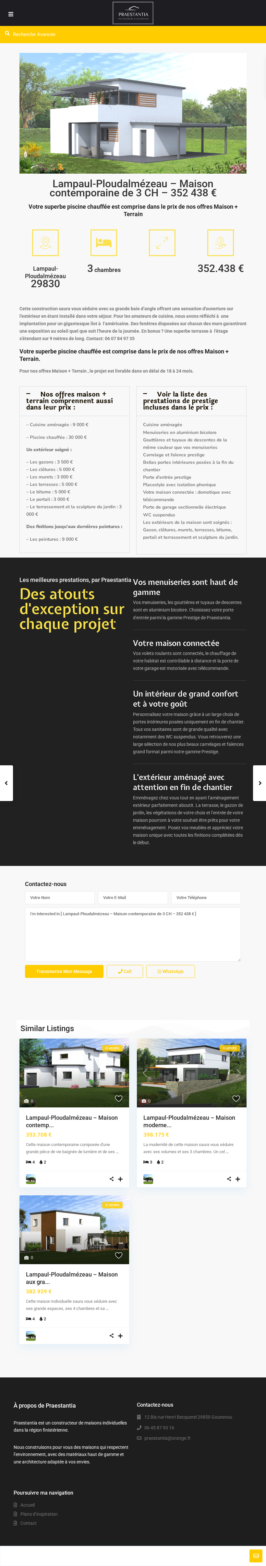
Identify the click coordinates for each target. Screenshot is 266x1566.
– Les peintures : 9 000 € (52, 539)
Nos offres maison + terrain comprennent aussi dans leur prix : (69, 401)
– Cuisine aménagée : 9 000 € (57, 425)
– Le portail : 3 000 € (47, 499)
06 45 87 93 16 (159, 1427)
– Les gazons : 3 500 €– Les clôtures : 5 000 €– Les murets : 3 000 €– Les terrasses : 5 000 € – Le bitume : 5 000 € (51, 477)
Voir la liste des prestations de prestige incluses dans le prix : (180, 401)
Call (127, 971)
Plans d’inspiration (39, 1514)
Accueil (27, 1505)
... (117, 1151)
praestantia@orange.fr (167, 1438)
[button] (74, 401)
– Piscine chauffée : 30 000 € (56, 437)
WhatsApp (173, 971)
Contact (28, 1523)
